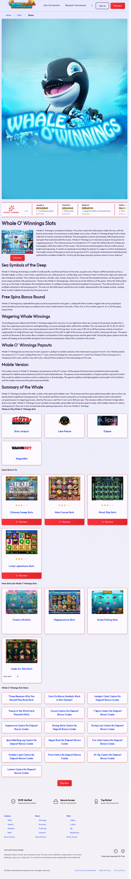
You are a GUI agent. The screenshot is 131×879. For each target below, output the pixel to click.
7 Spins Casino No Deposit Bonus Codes (107, 712)
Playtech (11, 828)
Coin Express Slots (36, 211)
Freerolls (42, 828)
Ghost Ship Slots (107, 512)
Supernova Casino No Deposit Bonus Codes (21, 727)
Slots (19, 15)
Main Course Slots (64, 512)
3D (71, 828)
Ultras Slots (58, 211)
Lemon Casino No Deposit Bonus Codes (22, 771)
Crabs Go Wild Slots (21, 668)
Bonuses (42, 824)
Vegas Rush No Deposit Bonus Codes (64, 742)
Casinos (7, 816)
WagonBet (22, 458)
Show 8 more (40, 837)
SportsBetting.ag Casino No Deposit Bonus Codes (21, 742)
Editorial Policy (105, 870)
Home (8, 15)
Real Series (74, 832)
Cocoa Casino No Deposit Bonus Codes (64, 712)
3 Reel (72, 820)
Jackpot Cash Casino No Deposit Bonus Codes (107, 698)
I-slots (72, 824)
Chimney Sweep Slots (21, 512)
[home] (21, 9)
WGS (10, 820)
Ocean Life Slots (22, 619)
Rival (9, 832)
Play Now (118, 5)
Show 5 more (9, 837)
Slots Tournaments (51, 5)
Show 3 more (72, 837)
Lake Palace (64, 431)
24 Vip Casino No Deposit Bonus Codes (107, 756)
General (42, 832)
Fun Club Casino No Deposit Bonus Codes (107, 742)
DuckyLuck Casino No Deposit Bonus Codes (107, 727)
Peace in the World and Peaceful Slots (21, 712)
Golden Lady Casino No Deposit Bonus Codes (21, 756)
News (37, 816)
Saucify (11, 824)
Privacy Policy (119, 870)
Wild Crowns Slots (118, 211)
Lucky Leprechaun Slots (21, 566)
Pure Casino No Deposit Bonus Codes (64, 756)
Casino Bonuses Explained (85, 870)
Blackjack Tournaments (75, 5)
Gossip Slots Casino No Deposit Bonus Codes (64, 727)
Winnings (42, 820)
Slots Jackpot (21, 431)
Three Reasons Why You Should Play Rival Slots (22, 698)
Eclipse (107, 431)
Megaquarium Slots (64, 619)
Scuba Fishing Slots (107, 619)
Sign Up (102, 5)
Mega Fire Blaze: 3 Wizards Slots (87, 211)
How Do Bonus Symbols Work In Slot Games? (64, 698)
